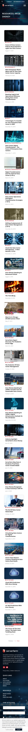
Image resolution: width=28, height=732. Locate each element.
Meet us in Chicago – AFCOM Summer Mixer (12, 318)
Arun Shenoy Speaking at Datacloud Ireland (13, 273)
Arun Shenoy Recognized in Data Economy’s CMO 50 (13, 487)
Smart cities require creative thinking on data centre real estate (14, 559)
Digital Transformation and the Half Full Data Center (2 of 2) (12, 173)
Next (18, 641)
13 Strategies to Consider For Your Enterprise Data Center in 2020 (13, 122)
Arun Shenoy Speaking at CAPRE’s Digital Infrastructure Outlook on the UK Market (13, 415)
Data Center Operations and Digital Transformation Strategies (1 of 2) (14, 199)
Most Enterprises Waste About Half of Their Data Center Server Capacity (13, 71)
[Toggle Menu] (25, 5)
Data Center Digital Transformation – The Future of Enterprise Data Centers (13, 148)
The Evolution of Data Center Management (12, 365)
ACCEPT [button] (18, 729)
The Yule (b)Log (10, 296)
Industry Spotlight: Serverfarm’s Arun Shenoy (13, 440)
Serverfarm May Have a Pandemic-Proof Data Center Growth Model (13, 463)
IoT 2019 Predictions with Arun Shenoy (13, 606)
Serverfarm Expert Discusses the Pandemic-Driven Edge (13, 341)
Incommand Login (19, 1)
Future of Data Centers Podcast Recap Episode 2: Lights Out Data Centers (13, 46)
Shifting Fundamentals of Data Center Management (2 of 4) (13, 224)
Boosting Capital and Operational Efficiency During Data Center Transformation (12, 97)
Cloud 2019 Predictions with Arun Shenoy (12, 583)
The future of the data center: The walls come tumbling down (13, 630)
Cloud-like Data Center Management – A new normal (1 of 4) (12, 249)
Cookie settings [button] (9, 729)
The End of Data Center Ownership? (13, 510)
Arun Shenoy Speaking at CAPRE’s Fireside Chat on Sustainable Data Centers (13, 389)
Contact (9, 1)
